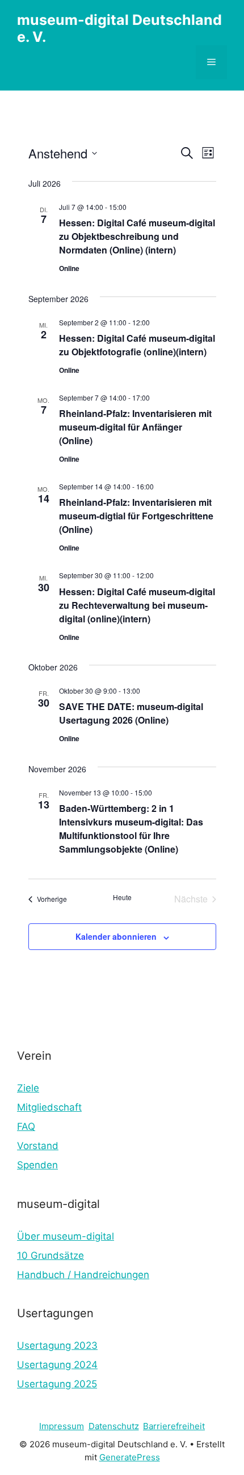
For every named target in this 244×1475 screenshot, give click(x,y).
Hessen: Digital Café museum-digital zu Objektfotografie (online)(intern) (137, 345)
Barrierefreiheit (174, 1426)
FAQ (26, 1126)
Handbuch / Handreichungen (83, 1274)
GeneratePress (129, 1457)
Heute (122, 897)
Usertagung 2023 (57, 1345)
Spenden (37, 1165)
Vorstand (37, 1145)
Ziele (28, 1088)
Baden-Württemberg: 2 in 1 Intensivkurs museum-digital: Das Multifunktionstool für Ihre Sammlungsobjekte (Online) (131, 828)
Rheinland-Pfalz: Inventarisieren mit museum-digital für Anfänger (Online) (135, 427)
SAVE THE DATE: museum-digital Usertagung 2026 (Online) (131, 713)
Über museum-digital (65, 1236)
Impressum (61, 1426)
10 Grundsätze (50, 1255)
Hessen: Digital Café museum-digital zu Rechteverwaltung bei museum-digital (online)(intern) (137, 605)
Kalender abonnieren (116, 936)
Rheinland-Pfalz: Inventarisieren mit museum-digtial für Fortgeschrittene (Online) (136, 516)
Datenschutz (114, 1426)
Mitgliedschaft (49, 1107)
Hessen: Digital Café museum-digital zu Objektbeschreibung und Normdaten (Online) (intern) (137, 236)
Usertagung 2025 (57, 1384)
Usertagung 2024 (57, 1364)
